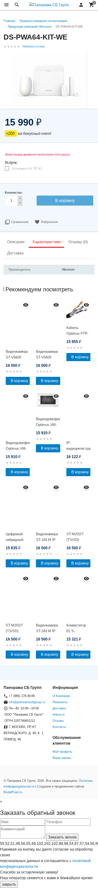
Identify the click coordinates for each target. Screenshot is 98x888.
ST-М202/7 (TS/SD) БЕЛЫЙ (74, 539)
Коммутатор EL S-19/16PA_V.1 (76, 631)
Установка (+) (27, 168)
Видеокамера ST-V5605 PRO (17, 357)
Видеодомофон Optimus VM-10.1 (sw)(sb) (48, 424)
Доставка (59, 708)
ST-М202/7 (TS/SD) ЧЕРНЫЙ (14, 631)
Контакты (59, 727)
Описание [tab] (16, 242)
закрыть (9, 884)
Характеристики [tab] (46, 242)
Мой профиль (62, 751)
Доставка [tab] (15, 253)
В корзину (19, 381)
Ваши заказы (62, 758)
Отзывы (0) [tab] (78, 242)
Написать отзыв (33, 46)
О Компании (61, 696)
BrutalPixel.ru (13, 792)
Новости (58, 714)
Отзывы (58, 720)
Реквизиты (60, 702)
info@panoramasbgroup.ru (27, 702)
